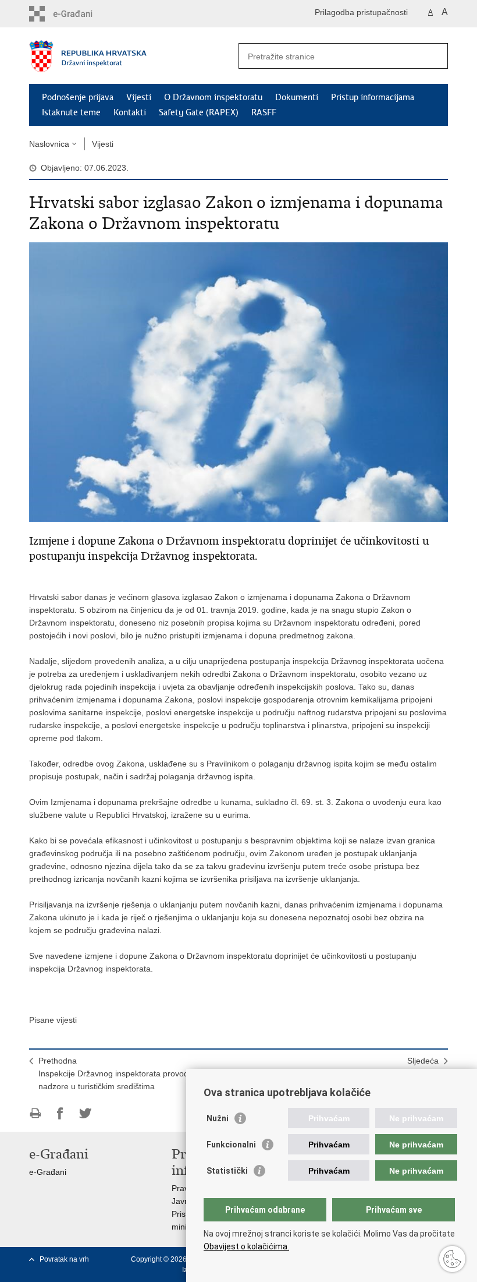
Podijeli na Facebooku (60, 1113)
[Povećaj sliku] (238, 381)
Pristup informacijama (372, 97)
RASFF (263, 112)
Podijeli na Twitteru (85, 1113)
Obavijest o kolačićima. (246, 1246)
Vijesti (138, 97)
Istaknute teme (71, 112)
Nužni (218, 1118)
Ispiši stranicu (35, 1113)
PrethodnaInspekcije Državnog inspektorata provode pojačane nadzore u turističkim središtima (133, 1073)
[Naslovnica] (133, 56)
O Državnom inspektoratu (213, 97)
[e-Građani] (79, 14)
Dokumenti (296, 97)
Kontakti (129, 112)
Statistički (227, 1170)
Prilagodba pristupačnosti (361, 12)
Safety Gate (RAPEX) (198, 112)
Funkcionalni (231, 1144)
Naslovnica (49, 144)
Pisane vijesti (53, 1020)
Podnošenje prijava (77, 97)
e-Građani (47, 1172)
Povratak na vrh (64, 1259)
